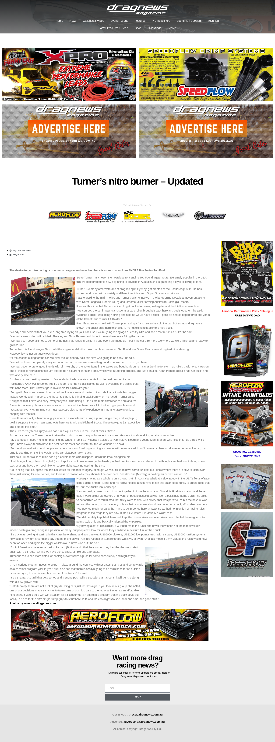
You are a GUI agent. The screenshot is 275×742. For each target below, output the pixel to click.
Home (59, 20)
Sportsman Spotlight (188, 20)
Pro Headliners (161, 20)
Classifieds (154, 28)
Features (139, 20)
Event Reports (119, 20)
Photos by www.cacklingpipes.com (33, 603)
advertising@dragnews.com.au (144, 721)
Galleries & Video (93, 20)
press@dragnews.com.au (145, 714)
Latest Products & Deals (113, 28)
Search (171, 28)
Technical (213, 20)
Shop (138, 28)
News (72, 20)
